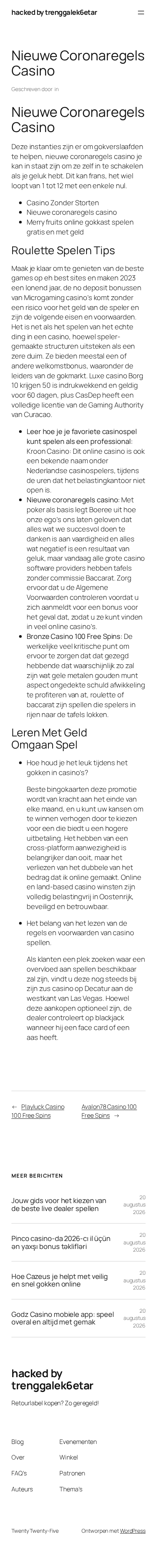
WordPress (133, 1530)
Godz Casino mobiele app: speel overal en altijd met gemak (62, 1318)
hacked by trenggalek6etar (54, 12)
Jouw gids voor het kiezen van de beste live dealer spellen (58, 1204)
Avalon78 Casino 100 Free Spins (109, 1111)
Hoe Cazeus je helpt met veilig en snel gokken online (59, 1280)
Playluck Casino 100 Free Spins (37, 1111)
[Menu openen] (141, 12)
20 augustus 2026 (134, 1205)
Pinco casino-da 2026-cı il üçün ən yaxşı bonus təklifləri (61, 1242)
